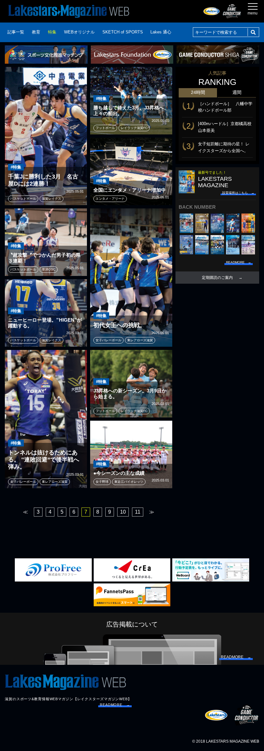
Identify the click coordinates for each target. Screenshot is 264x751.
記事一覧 (15, 32)
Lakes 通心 (160, 32)
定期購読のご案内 (217, 277)
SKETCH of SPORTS (122, 32)
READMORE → (115, 705)
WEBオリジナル (79, 32)
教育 (36, 32)
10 (123, 512)
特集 (52, 32)
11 (137, 512)
